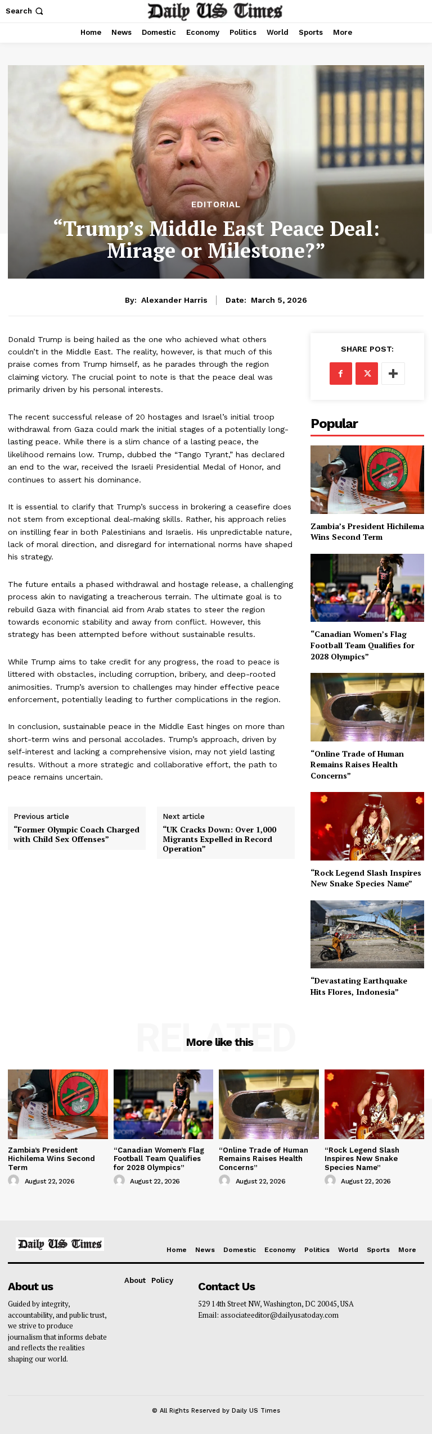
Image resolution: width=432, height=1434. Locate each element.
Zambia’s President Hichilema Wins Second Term (367, 532)
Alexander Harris (174, 299)
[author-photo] (15, 1180)
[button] (26, 11)
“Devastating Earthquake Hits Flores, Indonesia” (358, 986)
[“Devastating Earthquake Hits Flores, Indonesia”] (367, 934)
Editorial (216, 205)
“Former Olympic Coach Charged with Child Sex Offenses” (77, 834)
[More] (393, 373)
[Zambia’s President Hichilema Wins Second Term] (367, 479)
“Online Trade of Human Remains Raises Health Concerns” (357, 764)
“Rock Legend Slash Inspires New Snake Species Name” (365, 878)
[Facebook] (341, 373)
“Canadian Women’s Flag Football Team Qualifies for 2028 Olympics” (362, 645)
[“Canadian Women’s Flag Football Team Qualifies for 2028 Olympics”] (367, 588)
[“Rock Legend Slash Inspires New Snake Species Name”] (367, 826)
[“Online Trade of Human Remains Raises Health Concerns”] (367, 707)
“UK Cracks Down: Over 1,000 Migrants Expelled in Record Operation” (219, 839)
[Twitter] (367, 373)
